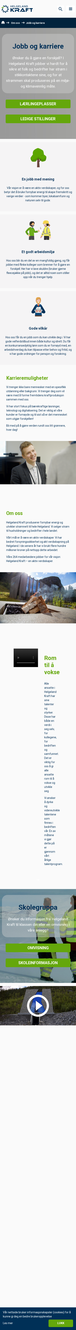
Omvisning (38, 948)
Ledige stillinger (38, 118)
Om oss (15, 23)
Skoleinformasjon (38, 962)
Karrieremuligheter (27, 378)
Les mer (8, 1323)
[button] (70, 9)
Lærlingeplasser (38, 104)
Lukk (60, 1323)
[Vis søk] (60, 9)
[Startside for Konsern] (17, 9)
